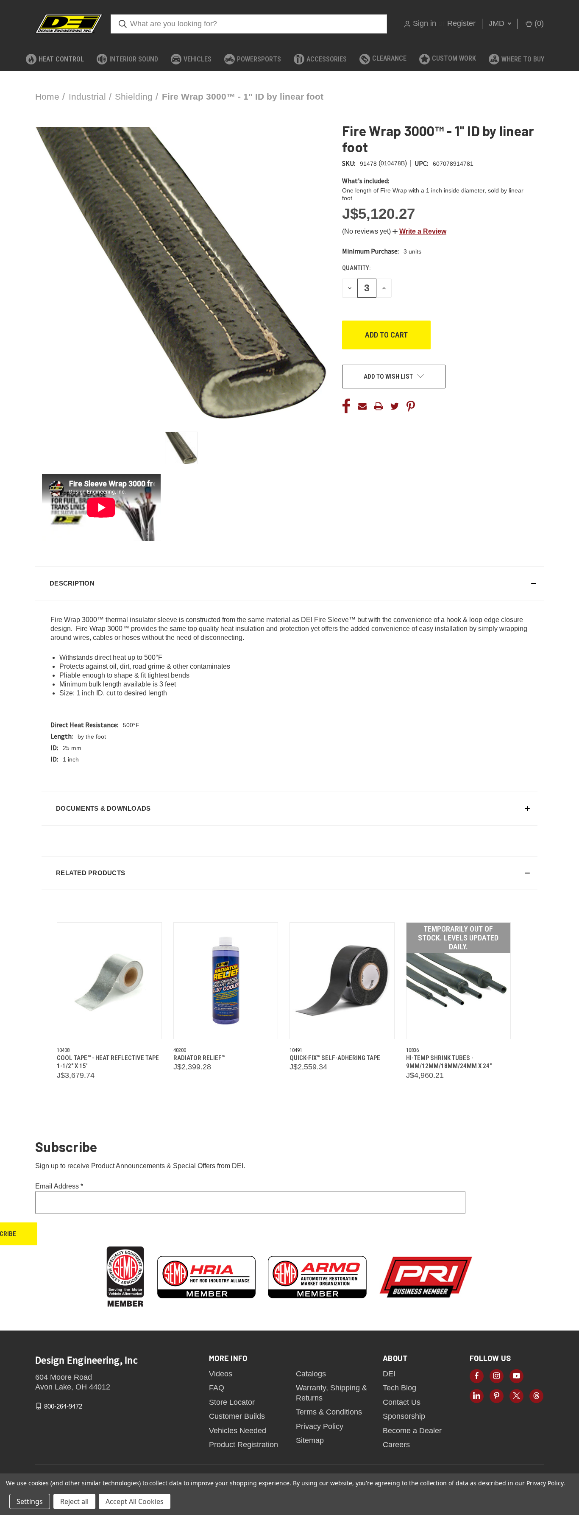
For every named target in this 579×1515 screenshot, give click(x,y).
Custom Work (454, 58)
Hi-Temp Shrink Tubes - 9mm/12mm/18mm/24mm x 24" (449, 1062)
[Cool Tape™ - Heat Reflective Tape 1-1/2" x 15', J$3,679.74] (109, 981)
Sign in (424, 23)
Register (461, 23)
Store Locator (232, 1402)
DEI (389, 1374)
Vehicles (198, 59)
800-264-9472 (63, 1405)
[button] (419, 231)
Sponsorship (404, 1416)
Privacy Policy (319, 1426)
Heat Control (61, 59)
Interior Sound (133, 59)
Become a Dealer (412, 1430)
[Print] (378, 406)
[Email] (362, 406)
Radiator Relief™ (199, 1058)
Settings (30, 1501)
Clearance (389, 58)
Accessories (326, 59)
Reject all (74, 1501)
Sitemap (310, 1440)
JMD (498, 23)
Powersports (259, 59)
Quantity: (356, 268)
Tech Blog (399, 1388)
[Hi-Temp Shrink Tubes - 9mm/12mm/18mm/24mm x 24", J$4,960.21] (458, 981)
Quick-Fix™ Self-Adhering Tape (335, 1058)
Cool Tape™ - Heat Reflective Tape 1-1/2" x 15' (108, 1062)
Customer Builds (237, 1416)
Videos (220, 1374)
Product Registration (243, 1444)
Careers (396, 1444)
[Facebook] (346, 406)
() (538, 23)
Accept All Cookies (135, 1501)
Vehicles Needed (237, 1430)
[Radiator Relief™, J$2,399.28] (226, 981)
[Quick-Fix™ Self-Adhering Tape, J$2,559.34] (342, 981)
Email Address (59, 1186)
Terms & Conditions (329, 1412)
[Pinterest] (410, 406)
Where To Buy (522, 59)
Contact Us (401, 1402)
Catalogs (311, 1374)
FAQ (216, 1388)
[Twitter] (394, 406)
